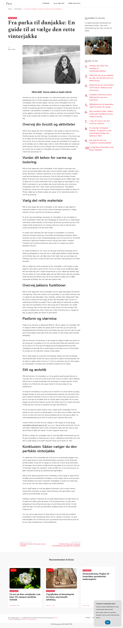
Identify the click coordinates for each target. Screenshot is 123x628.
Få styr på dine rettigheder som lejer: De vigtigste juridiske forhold (25, 597)
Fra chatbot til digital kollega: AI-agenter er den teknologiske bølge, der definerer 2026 (100, 132)
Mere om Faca (74, 3)
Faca (9, 3)
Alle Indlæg (59, 3)
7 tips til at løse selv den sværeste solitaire (99, 122)
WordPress (24, 619)
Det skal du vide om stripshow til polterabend (100, 141)
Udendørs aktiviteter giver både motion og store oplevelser (100, 97)
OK (107, 622)
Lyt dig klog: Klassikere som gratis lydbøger (101, 148)
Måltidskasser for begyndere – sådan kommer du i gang (102, 105)
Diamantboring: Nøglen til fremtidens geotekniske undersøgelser (96, 576)
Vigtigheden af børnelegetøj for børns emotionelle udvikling (60, 597)
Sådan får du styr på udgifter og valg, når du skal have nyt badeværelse (101, 78)
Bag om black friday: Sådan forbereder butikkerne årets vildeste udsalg (101, 114)
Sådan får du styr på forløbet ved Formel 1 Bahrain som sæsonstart (101, 88)
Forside (46, 3)
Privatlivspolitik (32, 619)
